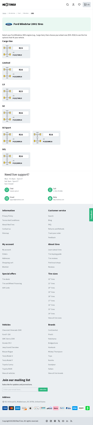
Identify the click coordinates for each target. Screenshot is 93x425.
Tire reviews (53, 258)
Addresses (6, 258)
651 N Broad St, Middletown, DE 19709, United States (24, 402)
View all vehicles (8, 373)
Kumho (51, 360)
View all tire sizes (55, 318)
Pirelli (50, 334)
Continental (53, 330)
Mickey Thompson (55, 351)
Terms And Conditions (10, 220)
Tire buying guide (54, 254)
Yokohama (52, 339)
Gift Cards (6, 288)
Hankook (51, 347)
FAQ (49, 224)
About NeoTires (8, 224)
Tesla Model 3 (7, 356)
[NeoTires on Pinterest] (55, 421)
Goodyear (52, 364)
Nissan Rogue (7, 351)
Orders (4, 254)
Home (4, 13)
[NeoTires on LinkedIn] (67, 421)
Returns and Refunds (56, 229)
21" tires (51, 283)
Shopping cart (7, 262)
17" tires (51, 300)
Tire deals (6, 279)
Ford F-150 (6, 334)
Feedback (51, 237)
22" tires (51, 279)
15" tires (51, 309)
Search (50, 216)
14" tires (51, 313)
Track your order (54, 233)
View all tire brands (55, 373)
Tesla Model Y (7, 360)
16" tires (51, 305)
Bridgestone (53, 343)
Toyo (50, 356)
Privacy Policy (7, 216)
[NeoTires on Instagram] (51, 421)
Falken (50, 369)
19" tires (51, 292)
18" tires (51, 296)
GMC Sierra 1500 (8, 339)
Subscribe (43, 390)
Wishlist (5, 267)
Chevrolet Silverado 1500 (11, 330)
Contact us (6, 229)
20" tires (51, 288)
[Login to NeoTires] (73, 4)
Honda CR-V (6, 343)
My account (6, 250)
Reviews (51, 267)
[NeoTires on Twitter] (59, 421)
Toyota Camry (7, 364)
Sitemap (5, 233)
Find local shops (54, 262)
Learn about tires (55, 250)
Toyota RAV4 (7, 369)
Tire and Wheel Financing (12, 283)
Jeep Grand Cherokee (10, 347)
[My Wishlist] (79, 4)
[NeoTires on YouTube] (63, 421)
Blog (50, 220)
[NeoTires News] (71, 421)
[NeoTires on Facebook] (47, 421)
